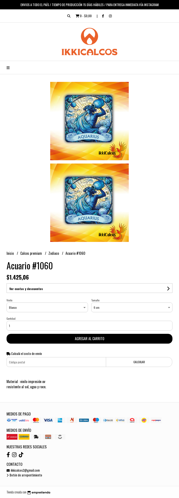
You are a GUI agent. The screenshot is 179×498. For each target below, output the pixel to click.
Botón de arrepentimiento (25, 475)
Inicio (11, 253)
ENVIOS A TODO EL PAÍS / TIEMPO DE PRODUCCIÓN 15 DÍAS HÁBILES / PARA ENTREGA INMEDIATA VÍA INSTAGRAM (90, 4)
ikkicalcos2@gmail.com (25, 470)
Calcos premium (31, 253)
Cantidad (11, 318)
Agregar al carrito (89, 338)
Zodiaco (54, 253)
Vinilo (9, 300)
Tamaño (95, 300)
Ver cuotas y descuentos (26, 288)
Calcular (139, 362)
